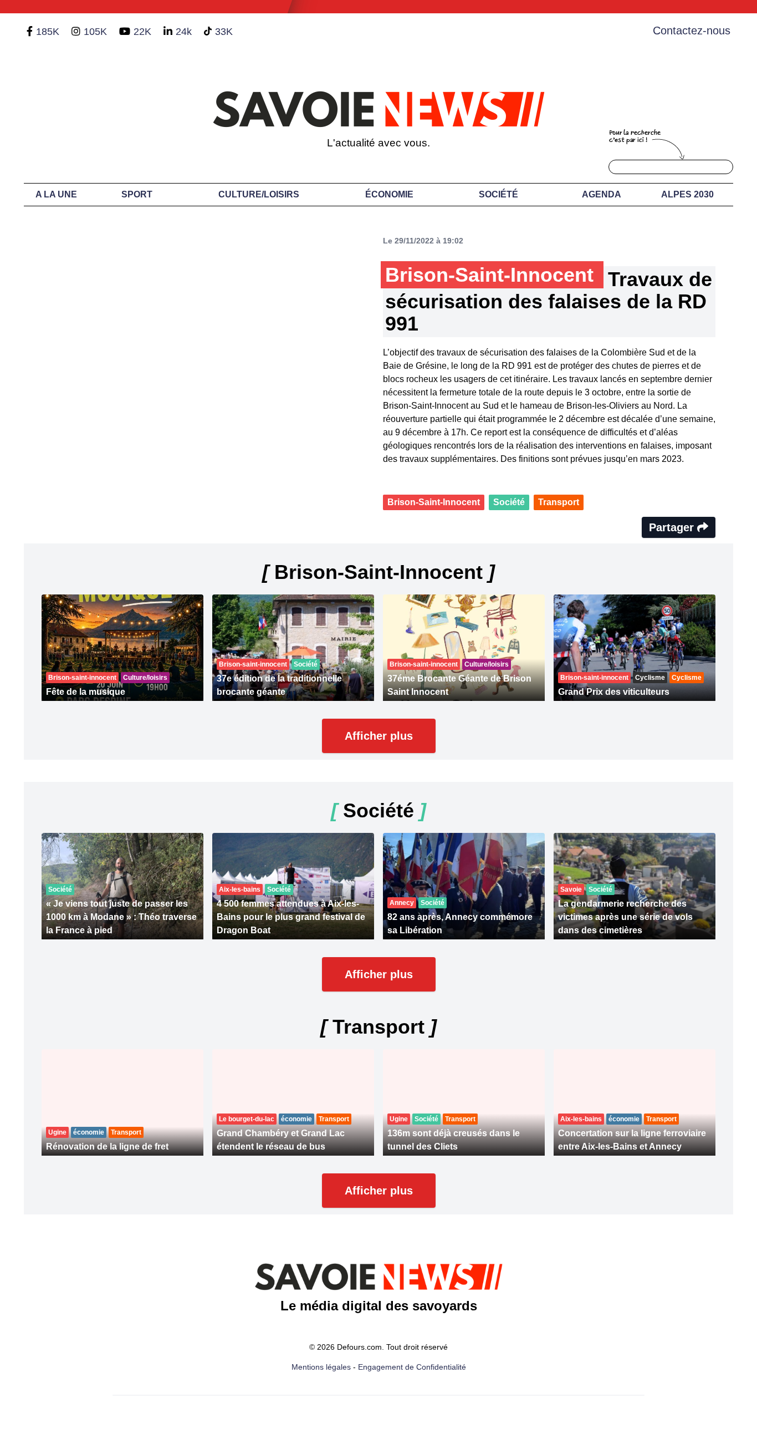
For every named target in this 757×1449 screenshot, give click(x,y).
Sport (136, 194)
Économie (389, 194)
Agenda (601, 194)
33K (224, 31)
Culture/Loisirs (258, 194)
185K (47, 31)
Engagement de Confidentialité (412, 1366)
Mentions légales (321, 1366)
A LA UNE (56, 194)
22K (142, 31)
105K (95, 31)
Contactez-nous (691, 30)
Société (498, 194)
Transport (558, 502)
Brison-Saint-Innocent (433, 502)
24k (184, 31)
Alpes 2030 (687, 194)
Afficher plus (379, 736)
